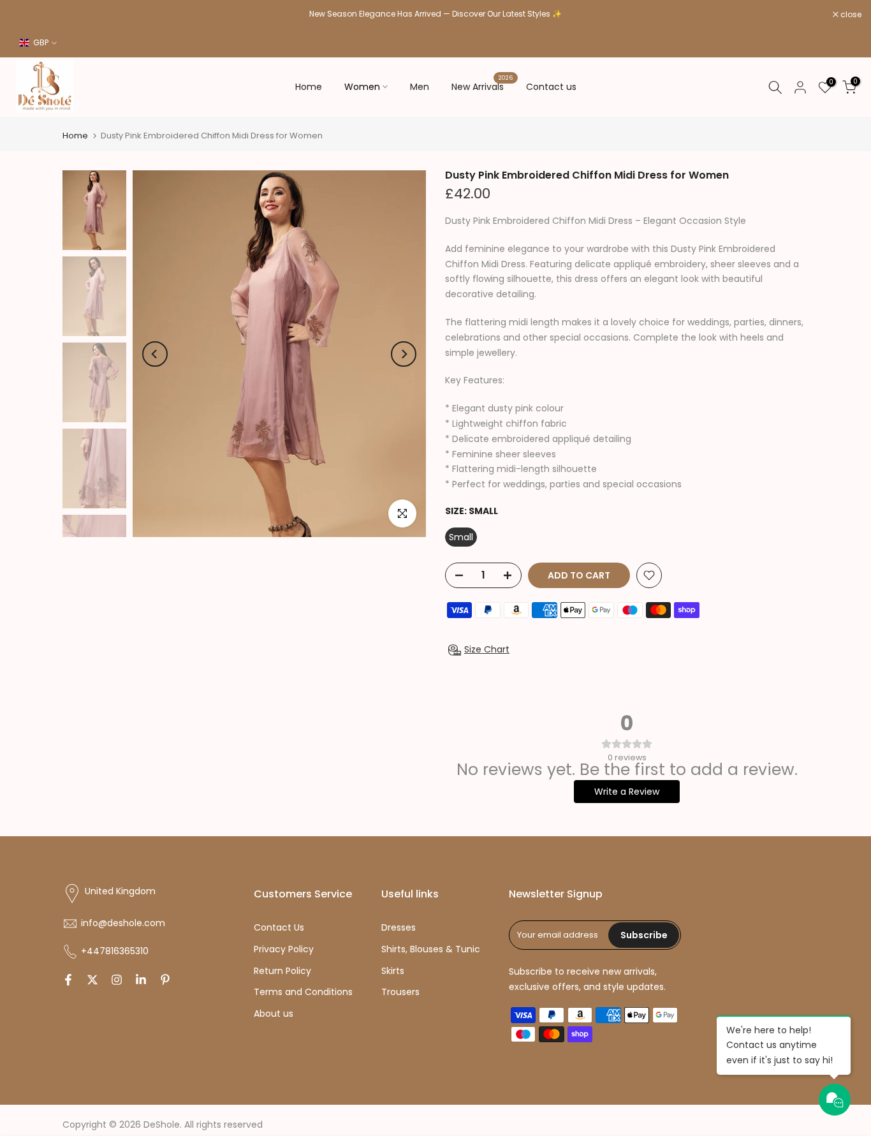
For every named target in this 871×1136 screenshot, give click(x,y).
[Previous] (155, 354)
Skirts (392, 970)
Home (308, 86)
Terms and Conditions (303, 991)
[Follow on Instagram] (116, 979)
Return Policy (282, 970)
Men (419, 86)
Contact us (551, 86)
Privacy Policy (284, 949)
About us (273, 1013)
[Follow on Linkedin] (141, 979)
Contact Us (279, 927)
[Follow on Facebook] (68, 979)
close (26, 14)
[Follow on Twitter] (92, 979)
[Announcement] (435, 14)
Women (362, 86)
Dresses (398, 927)
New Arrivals (482, 86)
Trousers (400, 991)
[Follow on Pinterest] (165, 979)
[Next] (403, 354)
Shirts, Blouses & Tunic (430, 949)
